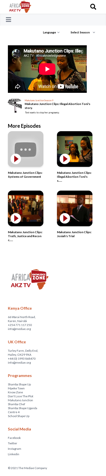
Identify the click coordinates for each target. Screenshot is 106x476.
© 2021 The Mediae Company (27, 468)
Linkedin (13, 454)
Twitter (12, 443)
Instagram (14, 449)
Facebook (14, 438)
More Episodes (24, 126)
